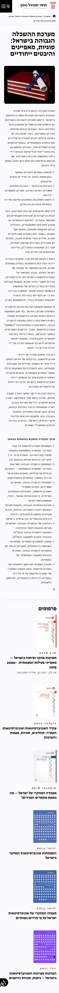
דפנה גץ (42, 672)
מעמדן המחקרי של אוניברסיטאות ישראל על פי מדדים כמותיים (32, 915)
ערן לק (53, 672)
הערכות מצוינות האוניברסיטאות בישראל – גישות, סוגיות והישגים (33, 975)
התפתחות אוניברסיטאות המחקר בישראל (33, 855)
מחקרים (47, 16)
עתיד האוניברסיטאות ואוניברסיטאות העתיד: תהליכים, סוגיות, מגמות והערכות (30, 733)
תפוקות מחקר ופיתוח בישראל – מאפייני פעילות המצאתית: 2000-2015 (32, 662)
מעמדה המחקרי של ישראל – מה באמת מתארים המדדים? (33, 795)
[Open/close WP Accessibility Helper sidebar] (2, 984)
